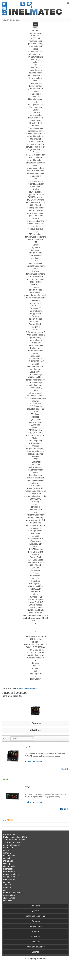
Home (4, 688)
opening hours (9, 895)
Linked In (35, 936)
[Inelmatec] (35, 12)
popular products (10, 874)
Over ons (36, 921)
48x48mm (35, 730)
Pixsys (13, 688)
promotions (8, 869)
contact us (7, 900)
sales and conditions (35, 916)
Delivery (35, 911)
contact (6, 858)
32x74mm (35, 723)
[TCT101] (13, 796)
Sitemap (35, 952)
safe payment (9, 855)
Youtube (35, 931)
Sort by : (6, 738)
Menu (35, 28)
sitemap (6, 863)
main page (8, 861)
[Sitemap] (4, 13)
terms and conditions (12, 893)
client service (9, 898)
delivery (6, 850)
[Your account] (23, 4)
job (4, 890)
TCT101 (27, 787)
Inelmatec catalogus (36, 947)
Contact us (35, 906)
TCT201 (27, 746)
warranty (7, 853)
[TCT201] (13, 755)
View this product (35, 762)
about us (7, 887)
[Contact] (4, 8)
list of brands (9, 879)
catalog (6, 882)
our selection (9, 877)
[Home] (4, 4)
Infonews (36, 942)
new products (9, 871)
